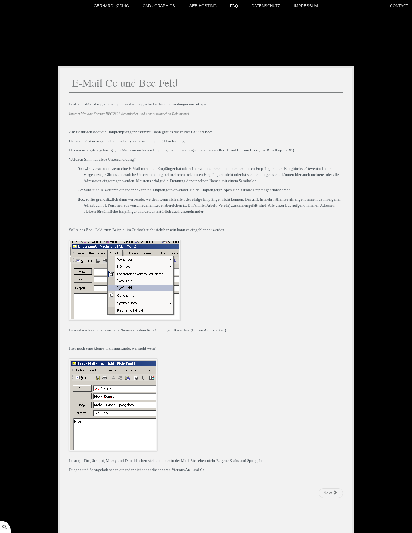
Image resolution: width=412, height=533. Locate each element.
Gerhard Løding (111, 6)
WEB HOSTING (203, 6)
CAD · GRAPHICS (159, 6)
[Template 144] (206, 33)
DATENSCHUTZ (266, 6)
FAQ (234, 6)
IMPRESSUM (306, 6)
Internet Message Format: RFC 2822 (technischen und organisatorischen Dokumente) (129, 113)
